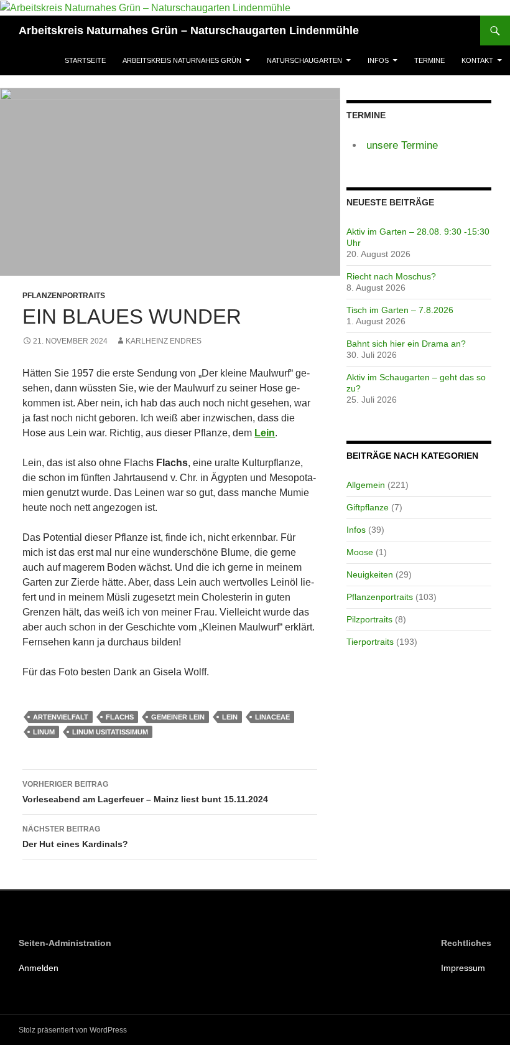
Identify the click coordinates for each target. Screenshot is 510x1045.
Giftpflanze (367, 507)
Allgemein (365, 485)
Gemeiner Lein (178, 717)
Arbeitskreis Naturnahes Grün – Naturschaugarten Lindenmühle (189, 30)
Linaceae (272, 717)
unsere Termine (402, 145)
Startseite (85, 60)
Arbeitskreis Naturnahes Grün (182, 60)
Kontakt (477, 60)
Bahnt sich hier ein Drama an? (406, 344)
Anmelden (38, 968)
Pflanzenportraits (63, 295)
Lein (230, 717)
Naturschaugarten (304, 60)
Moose (359, 552)
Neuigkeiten (369, 574)
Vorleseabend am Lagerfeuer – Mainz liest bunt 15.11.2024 (145, 792)
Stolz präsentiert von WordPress (73, 1030)
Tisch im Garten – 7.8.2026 (399, 310)
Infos (378, 60)
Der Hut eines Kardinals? (75, 837)
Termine (429, 60)
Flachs (120, 717)
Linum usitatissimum (110, 732)
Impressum (463, 968)
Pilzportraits (369, 619)
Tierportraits (370, 642)
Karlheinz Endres (164, 341)
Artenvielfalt (60, 717)
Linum (44, 732)
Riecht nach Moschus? (391, 276)
